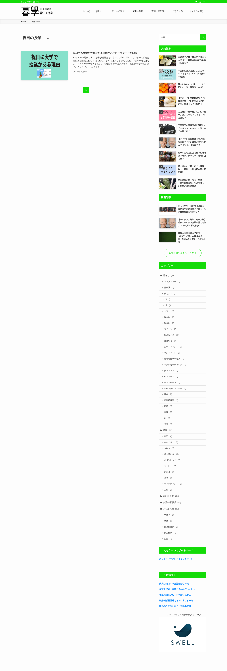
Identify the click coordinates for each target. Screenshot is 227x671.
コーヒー (170, 466)
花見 (168, 478)
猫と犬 (169, 293)
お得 (168, 539)
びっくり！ (171, 442)
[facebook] (196, 1)
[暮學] (37, 11)
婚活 (168, 406)
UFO (168, 436)
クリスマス (171, 370)
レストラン (171, 376)
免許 (168, 424)
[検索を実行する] (203, 37)
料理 (168, 412)
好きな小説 (171, 335)
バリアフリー (172, 281)
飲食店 (169, 323)
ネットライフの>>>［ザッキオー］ (176, 559)
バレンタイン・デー (175, 388)
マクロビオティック (175, 365)
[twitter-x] (200, 1)
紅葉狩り (170, 341)
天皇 (168, 490)
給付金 (169, 472)
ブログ (169, 515)
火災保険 (170, 533)
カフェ (169, 311)
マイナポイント (173, 484)
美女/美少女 (171, 454)
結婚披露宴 (171, 400)
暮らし (168, 275)
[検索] (204, 1)
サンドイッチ (172, 353)
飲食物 (169, 317)
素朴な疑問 (171, 496)
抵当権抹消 (171, 527)
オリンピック (172, 460)
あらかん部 (171, 508)
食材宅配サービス (174, 359)
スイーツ (170, 329)
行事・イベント (173, 347)
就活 (168, 521)
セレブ (169, 448)
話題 (167, 430)
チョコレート (172, 382)
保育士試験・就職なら (170, 589)
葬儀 (168, 394)
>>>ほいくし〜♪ (188, 589)
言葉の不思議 (172, 502)
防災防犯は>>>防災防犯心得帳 (174, 583)
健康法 (169, 287)
